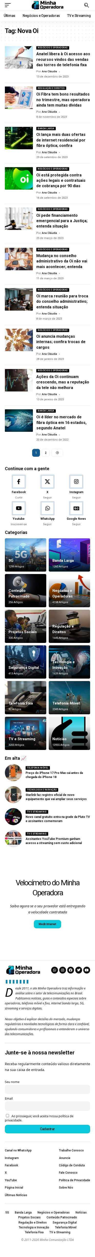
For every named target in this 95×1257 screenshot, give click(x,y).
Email (9, 1098)
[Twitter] (78, 970)
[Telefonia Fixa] (25, 697)
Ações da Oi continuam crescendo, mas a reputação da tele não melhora (62, 382)
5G (11, 560)
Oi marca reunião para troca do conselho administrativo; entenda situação (62, 301)
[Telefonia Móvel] (69, 697)
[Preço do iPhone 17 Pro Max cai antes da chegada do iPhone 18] (13, 772)
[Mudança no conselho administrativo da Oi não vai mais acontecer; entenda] (19, 259)
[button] (9, 5)
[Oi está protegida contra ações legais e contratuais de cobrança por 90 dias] (19, 178)
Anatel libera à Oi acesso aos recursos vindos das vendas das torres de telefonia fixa (63, 59)
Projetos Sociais (23, 632)
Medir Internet (47, 924)
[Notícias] (69, 733)
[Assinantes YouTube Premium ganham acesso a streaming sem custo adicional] (13, 838)
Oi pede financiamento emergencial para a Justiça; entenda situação (61, 221)
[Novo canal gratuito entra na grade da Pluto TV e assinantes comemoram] (13, 816)
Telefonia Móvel (66, 703)
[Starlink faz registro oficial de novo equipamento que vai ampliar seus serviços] (13, 794)
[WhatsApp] (47, 514)
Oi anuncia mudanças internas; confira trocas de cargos (61, 342)
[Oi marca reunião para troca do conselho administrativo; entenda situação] (19, 299)
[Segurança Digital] (25, 662)
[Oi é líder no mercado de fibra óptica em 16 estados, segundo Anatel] (19, 420)
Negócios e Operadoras (53, 47)
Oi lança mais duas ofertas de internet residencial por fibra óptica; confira (61, 140)
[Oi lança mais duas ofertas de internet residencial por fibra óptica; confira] (19, 138)
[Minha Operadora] (47, 5)
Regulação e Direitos (51, 88)
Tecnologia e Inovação (42, 790)
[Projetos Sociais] (25, 626)
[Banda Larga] (69, 555)
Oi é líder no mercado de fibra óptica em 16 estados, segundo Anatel (61, 422)
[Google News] (76, 514)
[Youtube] (18, 514)
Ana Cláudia (49, 71)
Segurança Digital (24, 667)
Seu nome (12, 1082)
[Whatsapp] (54, 970)
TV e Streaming (22, 739)
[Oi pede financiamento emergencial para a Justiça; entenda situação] (19, 218)
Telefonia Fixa (21, 703)
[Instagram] (76, 487)
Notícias (59, 739)
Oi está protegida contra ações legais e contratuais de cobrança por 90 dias (61, 180)
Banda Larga (46, 128)
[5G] (25, 555)
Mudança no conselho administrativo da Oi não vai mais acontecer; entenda (61, 261)
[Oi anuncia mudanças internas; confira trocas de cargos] (19, 340)
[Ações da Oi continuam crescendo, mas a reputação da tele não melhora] (19, 380)
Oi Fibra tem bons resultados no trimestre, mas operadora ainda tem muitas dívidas (63, 100)
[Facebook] (18, 487)
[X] (47, 487)
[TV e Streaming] (25, 733)
